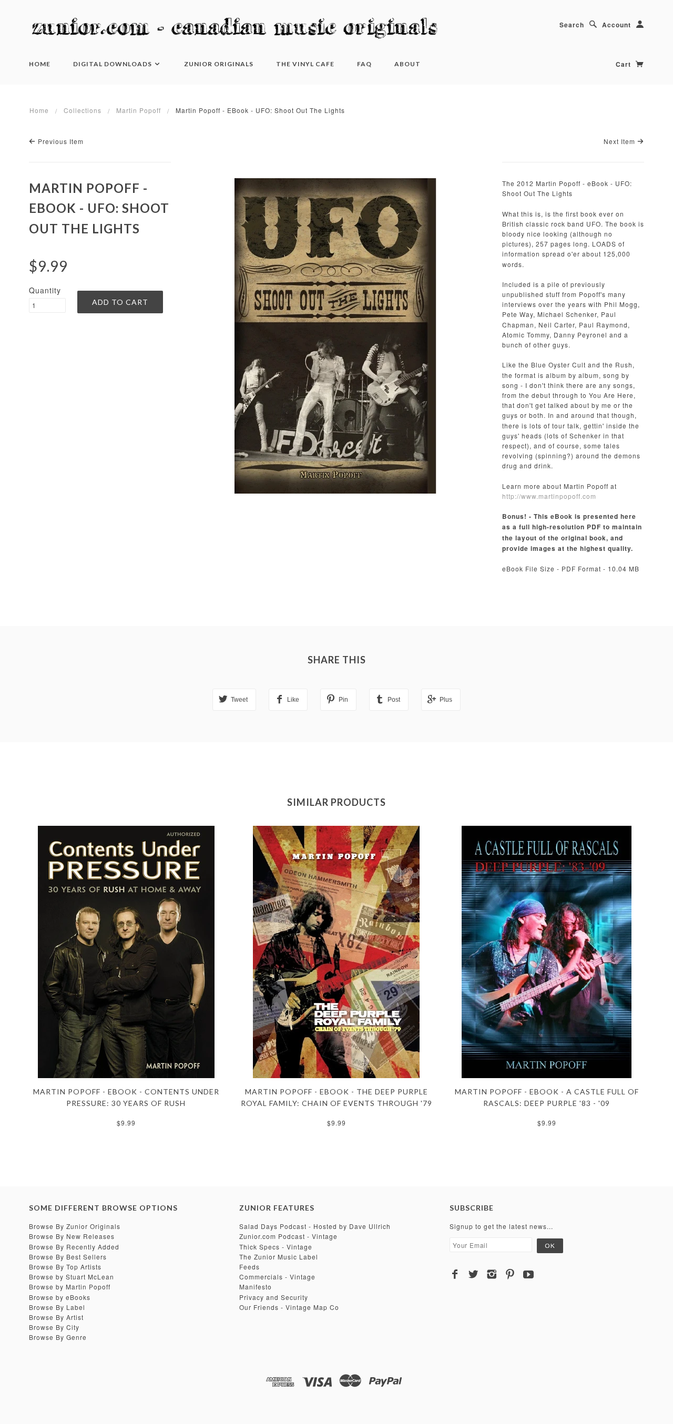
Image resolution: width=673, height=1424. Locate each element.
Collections (82, 110)
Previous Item (60, 141)
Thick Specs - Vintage (275, 1246)
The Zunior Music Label (278, 1256)
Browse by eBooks (59, 1297)
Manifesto (255, 1286)
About (407, 64)
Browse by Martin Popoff (69, 1286)
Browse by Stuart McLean (71, 1276)
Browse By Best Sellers (68, 1256)
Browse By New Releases (72, 1236)
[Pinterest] (510, 1274)
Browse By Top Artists (65, 1266)
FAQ (364, 64)
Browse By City (54, 1327)
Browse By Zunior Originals (74, 1226)
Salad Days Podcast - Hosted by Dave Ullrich (315, 1226)
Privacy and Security (273, 1297)
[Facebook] (455, 1274)
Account (616, 24)
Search (571, 24)
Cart (624, 64)
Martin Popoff (138, 110)
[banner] (239, 29)
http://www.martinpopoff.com (549, 495)
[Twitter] (473, 1274)
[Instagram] (491, 1274)
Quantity (45, 290)
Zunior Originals (218, 64)
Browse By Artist (56, 1317)
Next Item (620, 141)
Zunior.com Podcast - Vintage (288, 1236)
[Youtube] (528, 1274)
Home (39, 64)
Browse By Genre (58, 1337)
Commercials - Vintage (277, 1276)
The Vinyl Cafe (305, 64)
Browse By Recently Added (74, 1246)
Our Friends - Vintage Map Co (289, 1307)
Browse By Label (57, 1307)
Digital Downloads (113, 64)
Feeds (249, 1266)
